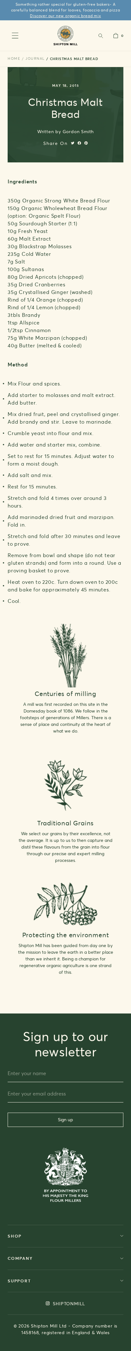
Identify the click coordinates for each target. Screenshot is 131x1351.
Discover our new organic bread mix (65, 15)
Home (14, 58)
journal (35, 58)
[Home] (66, 35)
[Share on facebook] (79, 143)
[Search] (100, 35)
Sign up (65, 1119)
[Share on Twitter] (72, 143)
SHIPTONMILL (69, 1303)
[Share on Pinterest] (86, 143)
